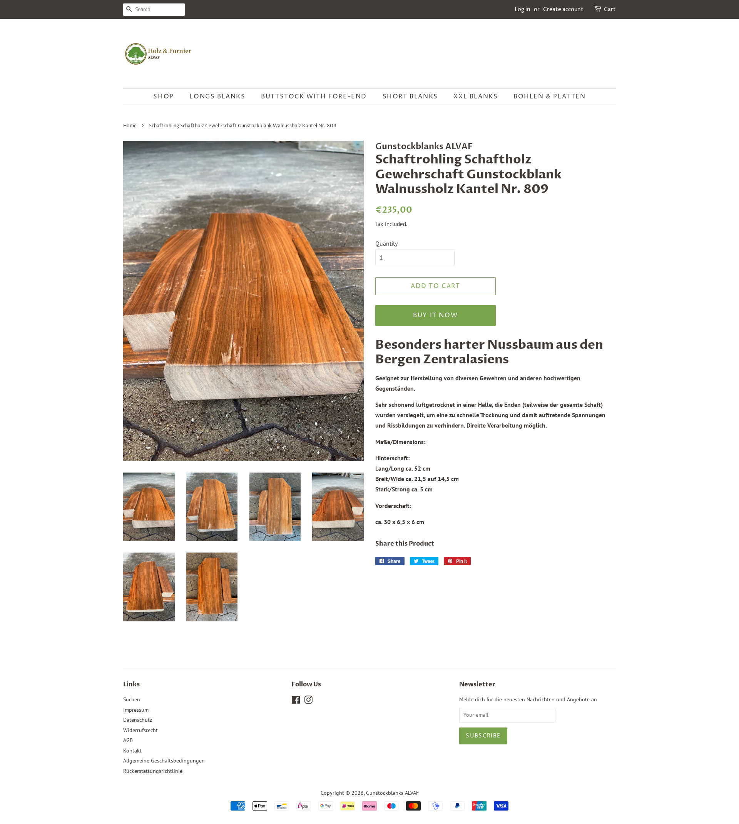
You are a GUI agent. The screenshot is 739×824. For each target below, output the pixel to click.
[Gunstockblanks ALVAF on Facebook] (295, 701)
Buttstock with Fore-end (314, 96)
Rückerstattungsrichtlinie (152, 770)
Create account (563, 9)
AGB (128, 740)
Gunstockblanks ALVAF (392, 792)
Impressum (136, 709)
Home (130, 126)
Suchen (131, 699)
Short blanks (410, 96)
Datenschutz (137, 719)
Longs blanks (217, 96)
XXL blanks (475, 96)
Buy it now (435, 315)
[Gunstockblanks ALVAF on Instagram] (308, 701)
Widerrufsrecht (140, 730)
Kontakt (132, 750)
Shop (163, 96)
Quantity (386, 243)
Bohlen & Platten (549, 96)
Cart (610, 9)
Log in (522, 9)
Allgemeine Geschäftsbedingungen (164, 760)
